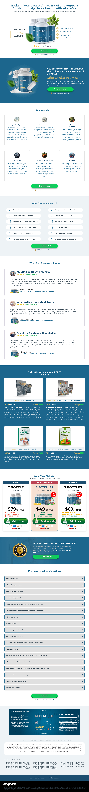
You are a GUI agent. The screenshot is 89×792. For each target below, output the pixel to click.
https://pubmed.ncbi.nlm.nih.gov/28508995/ (72, 765)
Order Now (46, 51)
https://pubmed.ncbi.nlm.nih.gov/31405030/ (72, 763)
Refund (62, 740)
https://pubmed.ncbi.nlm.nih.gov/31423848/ (18, 768)
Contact (41, 740)
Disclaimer (48, 740)
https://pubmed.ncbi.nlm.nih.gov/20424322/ (18, 767)
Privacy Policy (34, 740)
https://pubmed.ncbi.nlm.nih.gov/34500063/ (72, 766)
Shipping (68, 740)
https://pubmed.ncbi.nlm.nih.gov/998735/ (17, 762)
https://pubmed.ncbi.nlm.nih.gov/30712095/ (18, 763)
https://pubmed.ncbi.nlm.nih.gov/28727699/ (72, 762)
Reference (56, 740)
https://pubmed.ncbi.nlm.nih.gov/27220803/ (45, 768)
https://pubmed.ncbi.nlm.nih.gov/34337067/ (18, 766)
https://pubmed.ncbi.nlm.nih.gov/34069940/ (45, 767)
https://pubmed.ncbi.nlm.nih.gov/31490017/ (18, 765)
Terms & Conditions (23, 740)
